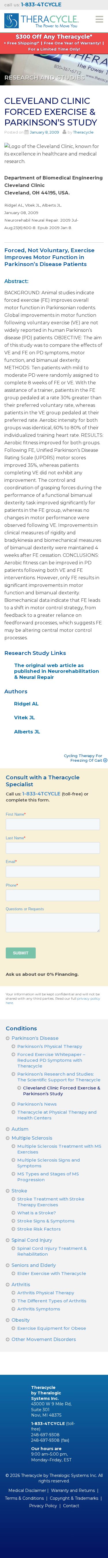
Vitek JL (24, 717)
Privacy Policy (43, 1505)
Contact (71, 1505)
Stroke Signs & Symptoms (46, 1221)
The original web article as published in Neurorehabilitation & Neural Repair (56, 671)
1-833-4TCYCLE (42, 794)
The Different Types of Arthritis (51, 1301)
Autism (20, 1129)
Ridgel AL (26, 704)
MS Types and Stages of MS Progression (48, 1176)
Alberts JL (27, 732)
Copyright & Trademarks (74, 1498)
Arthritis (21, 1284)
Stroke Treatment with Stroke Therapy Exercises (50, 1201)
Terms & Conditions (24, 1498)
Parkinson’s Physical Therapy (49, 1046)
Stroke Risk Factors (39, 1229)
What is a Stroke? (36, 1213)
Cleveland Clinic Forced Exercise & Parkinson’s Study (61, 1090)
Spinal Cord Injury (32, 1240)
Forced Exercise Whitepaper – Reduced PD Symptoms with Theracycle (51, 1060)
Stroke (19, 1191)
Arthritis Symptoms (38, 1309)
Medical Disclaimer (27, 1490)
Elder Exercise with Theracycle (51, 1273)
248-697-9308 (45, 1434)
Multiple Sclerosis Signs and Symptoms (48, 1162)
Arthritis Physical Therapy (45, 1292)
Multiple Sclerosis (32, 1138)
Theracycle (83, 132)
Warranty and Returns (73, 1490)
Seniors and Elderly (34, 1265)
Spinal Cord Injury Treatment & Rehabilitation (52, 1251)
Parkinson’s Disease (35, 1038)
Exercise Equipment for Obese (51, 1328)
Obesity (21, 1320)
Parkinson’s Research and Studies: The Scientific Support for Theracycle (59, 1077)
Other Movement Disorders (44, 1339)
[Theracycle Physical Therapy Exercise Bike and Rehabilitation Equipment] (41, 20)
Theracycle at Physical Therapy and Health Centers (57, 1115)
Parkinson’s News (37, 1104)
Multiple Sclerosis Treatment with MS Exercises (59, 1149)
